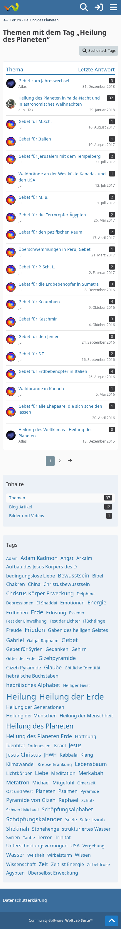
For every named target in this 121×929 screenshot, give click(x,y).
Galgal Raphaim (42, 640)
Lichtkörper (19, 773)
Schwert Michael (22, 810)
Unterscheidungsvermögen (37, 845)
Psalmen (68, 791)
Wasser (15, 854)
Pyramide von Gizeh (31, 799)
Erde (37, 612)
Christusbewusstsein (66, 584)
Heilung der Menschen (31, 715)
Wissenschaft (21, 864)
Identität (15, 745)
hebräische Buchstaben (32, 676)
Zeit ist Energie (67, 864)
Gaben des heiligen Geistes (78, 630)
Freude (14, 630)
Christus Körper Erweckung (40, 593)
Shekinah (17, 828)
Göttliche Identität (82, 668)
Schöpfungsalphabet (67, 809)
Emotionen (72, 602)
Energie (97, 602)
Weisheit (35, 855)
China (34, 584)
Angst (66, 558)
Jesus (75, 745)
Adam (12, 558)
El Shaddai (46, 603)
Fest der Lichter (65, 621)
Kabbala (69, 755)
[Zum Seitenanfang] (111, 921)
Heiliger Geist (76, 685)
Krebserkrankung (55, 764)
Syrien (13, 837)
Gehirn (79, 649)
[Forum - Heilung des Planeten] (11, 7)
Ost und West (19, 791)
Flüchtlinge (94, 621)
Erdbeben (17, 612)
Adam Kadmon (39, 557)
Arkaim (84, 558)
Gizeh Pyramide (23, 667)
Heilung (21, 696)
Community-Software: (61, 920)
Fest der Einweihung (26, 621)
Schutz (88, 800)
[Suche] (84, 7)
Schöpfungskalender (34, 819)
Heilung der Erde (71, 696)
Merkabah (90, 773)
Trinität (63, 837)
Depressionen (19, 603)
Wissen (83, 855)
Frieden (35, 630)
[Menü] (113, 7)
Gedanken (57, 649)
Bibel (97, 576)
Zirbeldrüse (98, 864)
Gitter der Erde (21, 658)
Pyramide (89, 791)
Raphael (68, 799)
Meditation (63, 773)
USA (75, 845)
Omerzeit (86, 783)
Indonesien (39, 745)
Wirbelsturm (59, 855)
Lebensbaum (91, 763)
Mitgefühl (63, 782)
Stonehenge (45, 829)
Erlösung (56, 612)
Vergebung (94, 846)
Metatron (17, 782)
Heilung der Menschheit (86, 715)
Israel (59, 745)
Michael (41, 782)
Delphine (86, 594)
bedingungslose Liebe (30, 576)
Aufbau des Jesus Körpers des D (41, 566)
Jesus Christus (23, 754)
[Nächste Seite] (70, 461)
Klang (86, 755)
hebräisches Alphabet (33, 684)
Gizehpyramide (57, 657)
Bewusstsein (73, 575)
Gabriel (15, 640)
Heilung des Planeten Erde (39, 736)
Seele (71, 819)
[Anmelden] (99, 7)
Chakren (15, 584)
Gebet (69, 640)
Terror (45, 837)
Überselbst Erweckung (53, 873)
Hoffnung (85, 736)
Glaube (53, 667)
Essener (77, 613)
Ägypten (15, 873)
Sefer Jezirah (92, 819)
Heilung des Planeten (39, 726)
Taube (29, 837)
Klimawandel (20, 764)
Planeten (46, 791)
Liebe (41, 773)
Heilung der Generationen (35, 707)
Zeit (43, 864)
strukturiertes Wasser (86, 829)
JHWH (50, 755)
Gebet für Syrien (24, 649)
